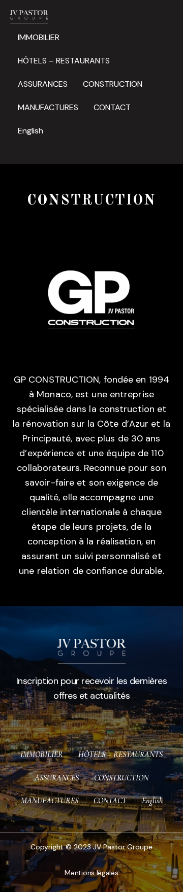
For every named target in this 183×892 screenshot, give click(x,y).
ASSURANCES (43, 84)
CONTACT (112, 107)
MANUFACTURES (48, 107)
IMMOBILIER (38, 37)
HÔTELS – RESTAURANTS (64, 60)
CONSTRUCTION (112, 84)
